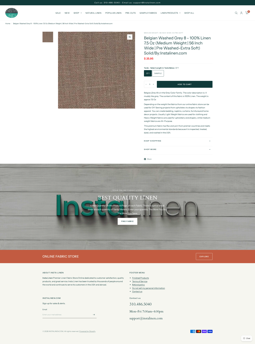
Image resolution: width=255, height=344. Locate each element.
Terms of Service (139, 281)
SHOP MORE (150, 149)
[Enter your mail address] (94, 314)
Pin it (149, 159)
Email (44, 309)
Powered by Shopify (87, 331)
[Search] (236, 13)
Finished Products (140, 278)
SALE (58, 13)
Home (7, 23)
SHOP (76, 13)
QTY (148, 73)
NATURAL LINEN (93, 13)
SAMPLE (158, 73)
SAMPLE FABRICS (148, 13)
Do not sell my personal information (148, 288)
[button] (127, 221)
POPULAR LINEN (113, 13)
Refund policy (138, 284)
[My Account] (241, 13)
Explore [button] (204, 256)
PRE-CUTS (130, 13)
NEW (67, 13)
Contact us (137, 291)
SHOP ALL (189, 13)
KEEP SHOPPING (152, 141)
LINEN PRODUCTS (169, 13)
